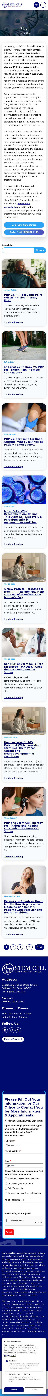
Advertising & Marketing (19, 1374)
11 (30, 947)
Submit (9, 1232)
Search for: (8, 245)
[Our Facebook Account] (5, 1030)
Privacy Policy (10, 1355)
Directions (7, 998)
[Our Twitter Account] (18, 1030)
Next (40, 947)
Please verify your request (18, 1213)
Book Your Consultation (24, 225)
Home (20, 33)
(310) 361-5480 (17, 1002)
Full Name (10, 1141)
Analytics (13, 1361)
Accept (14, 1390)
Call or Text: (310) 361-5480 (24, 232)
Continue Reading (13, 322)
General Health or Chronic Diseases (24, 1193)
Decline (34, 1390)
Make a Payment (13, 1039)
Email (8, 1161)
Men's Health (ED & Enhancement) (24, 1179)
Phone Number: (13, 1151)
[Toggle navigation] (43, 5)
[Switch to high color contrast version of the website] (36, 5)
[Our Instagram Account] (11, 1030)
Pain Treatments (15, 1188)
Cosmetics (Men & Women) (20, 1183)
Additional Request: (14, 1200)
